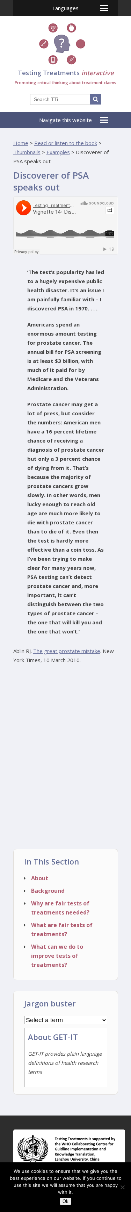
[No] (122, 1187)
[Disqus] (65, 759)
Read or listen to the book (65, 142)
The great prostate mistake (66, 650)
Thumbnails (27, 152)
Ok (65, 1201)
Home (20, 142)
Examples (58, 152)
